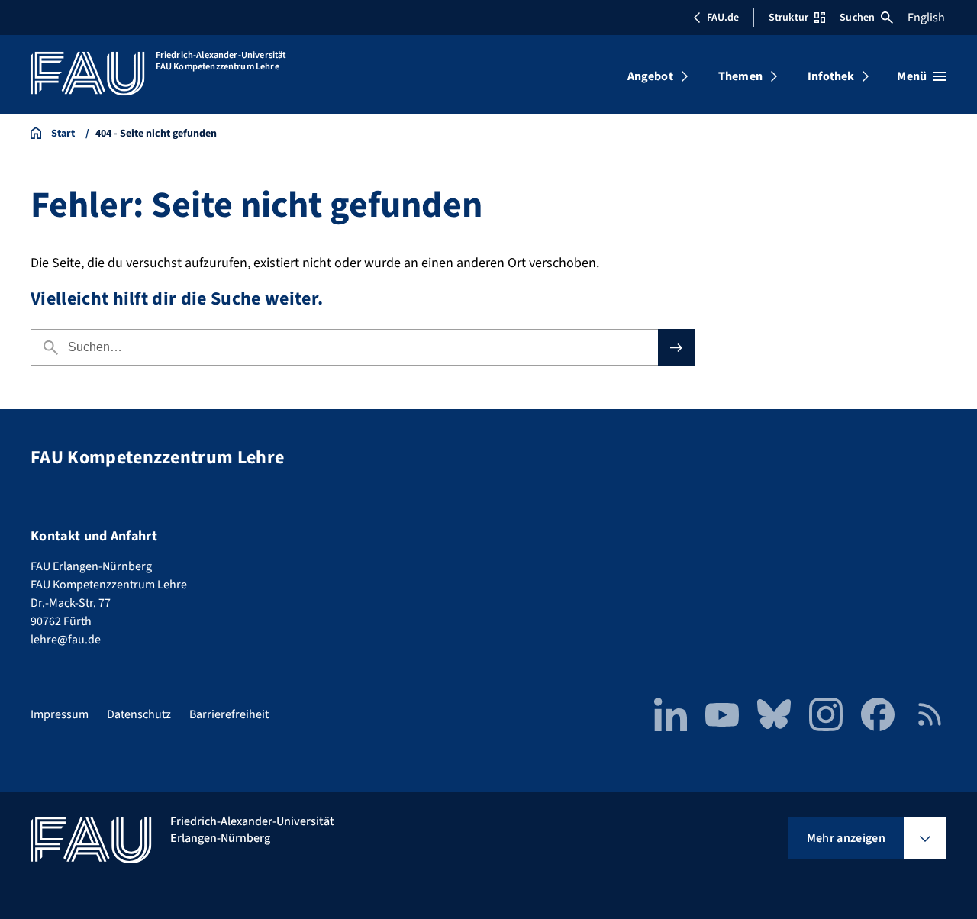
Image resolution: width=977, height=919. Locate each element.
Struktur (788, 17)
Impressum (60, 714)
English (926, 17)
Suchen (857, 17)
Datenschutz (139, 714)
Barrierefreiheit (229, 714)
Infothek (831, 76)
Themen (740, 76)
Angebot (650, 76)
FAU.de (723, 17)
